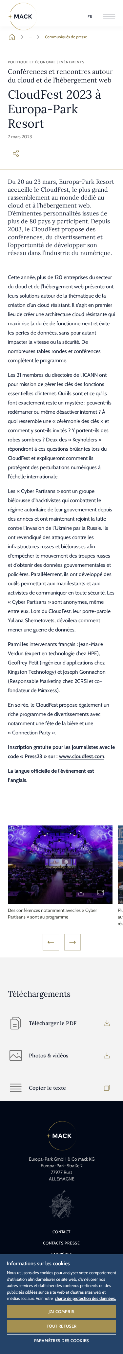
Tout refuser (62, 1326)
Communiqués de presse (66, 36)
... (30, 36)
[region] (61, 1303)
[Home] (22, 16)
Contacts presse (61, 1243)
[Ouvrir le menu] (109, 17)
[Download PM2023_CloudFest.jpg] (81, 892)
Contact (61, 1231)
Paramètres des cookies (61, 1340)
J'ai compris (61, 1311)
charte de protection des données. (85, 1298)
